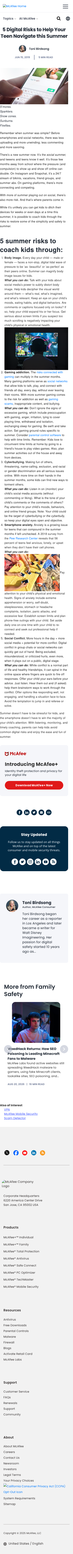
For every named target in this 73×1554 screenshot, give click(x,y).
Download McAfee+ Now (34, 785)
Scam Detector (15, 1118)
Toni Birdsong (39, 49)
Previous (8, 1049)
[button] (68, 18)
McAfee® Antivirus (16, 1258)
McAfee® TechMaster (18, 1279)
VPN (7, 1109)
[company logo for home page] (14, 6)
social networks (57, 381)
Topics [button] (8, 19)
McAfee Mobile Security (21, 1114)
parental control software (45, 435)
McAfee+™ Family (16, 1244)
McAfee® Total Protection (21, 1251)
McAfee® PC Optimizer (19, 1273)
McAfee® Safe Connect (19, 1265)
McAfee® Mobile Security (21, 1287)
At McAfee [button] (27, 19)
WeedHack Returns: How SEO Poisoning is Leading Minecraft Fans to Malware (34, 1053)
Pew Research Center (23, 538)
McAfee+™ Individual (18, 1237)
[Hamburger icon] (65, 6)
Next (64, 1049)
